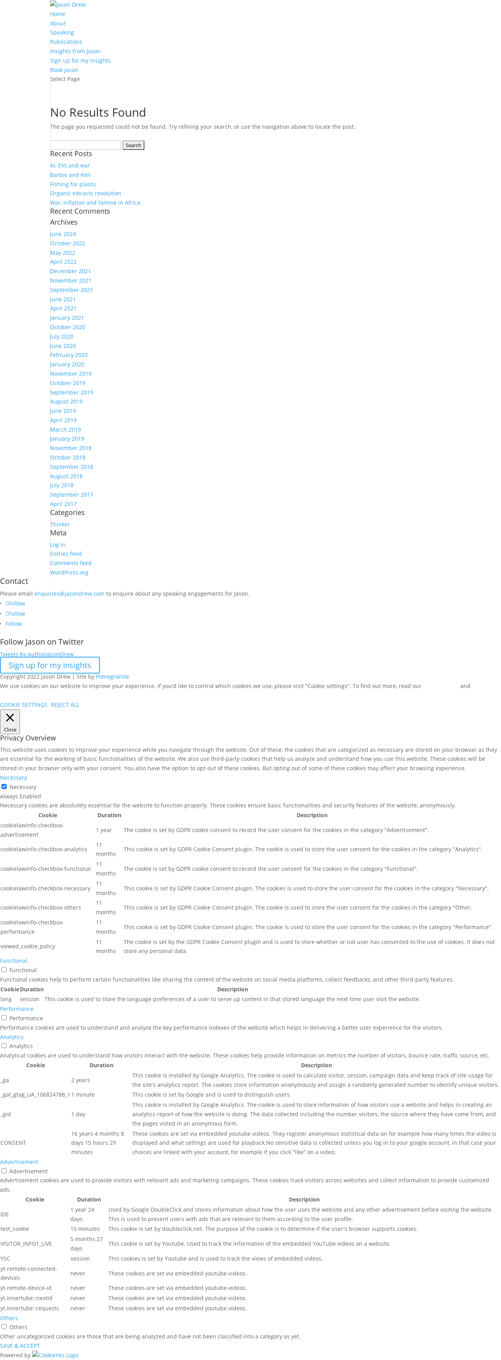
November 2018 (71, 448)
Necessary (22, 787)
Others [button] (9, 1318)
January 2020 (67, 364)
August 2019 (66, 401)
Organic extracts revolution (85, 193)
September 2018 (71, 466)
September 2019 (71, 392)
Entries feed (66, 553)
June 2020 (63, 345)
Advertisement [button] (19, 1161)
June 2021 (63, 299)
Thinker (60, 524)
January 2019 (67, 438)
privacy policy (441, 686)
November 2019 (71, 373)
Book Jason (64, 70)
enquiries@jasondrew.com (69, 593)
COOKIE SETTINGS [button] (23, 704)
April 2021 (63, 308)
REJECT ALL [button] (65, 704)
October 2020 (67, 327)
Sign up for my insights (50, 665)
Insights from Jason (75, 51)
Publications (66, 41)
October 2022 (67, 243)
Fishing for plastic (73, 184)
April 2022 (63, 261)
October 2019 (67, 383)
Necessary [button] (13, 777)
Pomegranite (112, 676)
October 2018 (67, 457)
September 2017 (71, 494)
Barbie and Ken (70, 174)
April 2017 (63, 504)
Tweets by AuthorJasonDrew (37, 654)
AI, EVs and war (70, 165)
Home (57, 14)
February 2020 (69, 354)
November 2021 (71, 280)
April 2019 (63, 420)
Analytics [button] (11, 1037)
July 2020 (62, 336)
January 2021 (67, 317)
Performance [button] (17, 1008)
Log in (58, 544)
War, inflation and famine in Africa (95, 202)
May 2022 (62, 252)
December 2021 (70, 271)
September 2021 (71, 290)
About (58, 23)
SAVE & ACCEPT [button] (20, 1345)
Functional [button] (13, 960)
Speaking (62, 32)
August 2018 (66, 476)
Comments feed (71, 563)
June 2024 (63, 234)
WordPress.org (69, 572)
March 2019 (65, 429)
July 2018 (62, 485)
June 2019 (63, 410)
